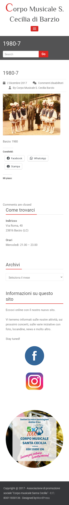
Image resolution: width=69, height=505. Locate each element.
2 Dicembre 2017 (17, 83)
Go (43, 54)
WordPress (43, 497)
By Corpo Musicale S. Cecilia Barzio (33, 87)
